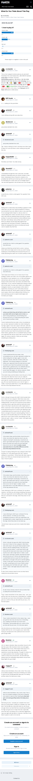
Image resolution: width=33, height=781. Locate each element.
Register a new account (16, 741)
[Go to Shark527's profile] (3, 169)
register (16, 59)
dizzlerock (9, 122)
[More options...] (30, 70)
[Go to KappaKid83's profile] (3, 157)
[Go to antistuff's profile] (3, 111)
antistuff (9, 110)
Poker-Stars (4, 77)
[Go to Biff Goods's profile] (3, 99)
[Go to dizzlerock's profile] (3, 122)
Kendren (8, 580)
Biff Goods (9, 98)
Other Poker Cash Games (17, 17)
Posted (12, 70)
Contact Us (16, 778)
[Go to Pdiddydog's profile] (3, 261)
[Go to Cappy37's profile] (3, 666)
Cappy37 (9, 666)
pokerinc (9, 189)
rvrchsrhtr (6, 15)
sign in (10, 59)
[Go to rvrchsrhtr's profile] (3, 70)
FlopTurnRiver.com (6, 79)
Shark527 (9, 168)
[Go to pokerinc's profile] (3, 190)
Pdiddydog (9, 260)
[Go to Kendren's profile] (3, 580)
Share (17, 762)
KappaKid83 (10, 157)
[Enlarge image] (7, 82)
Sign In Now (16, 752)
